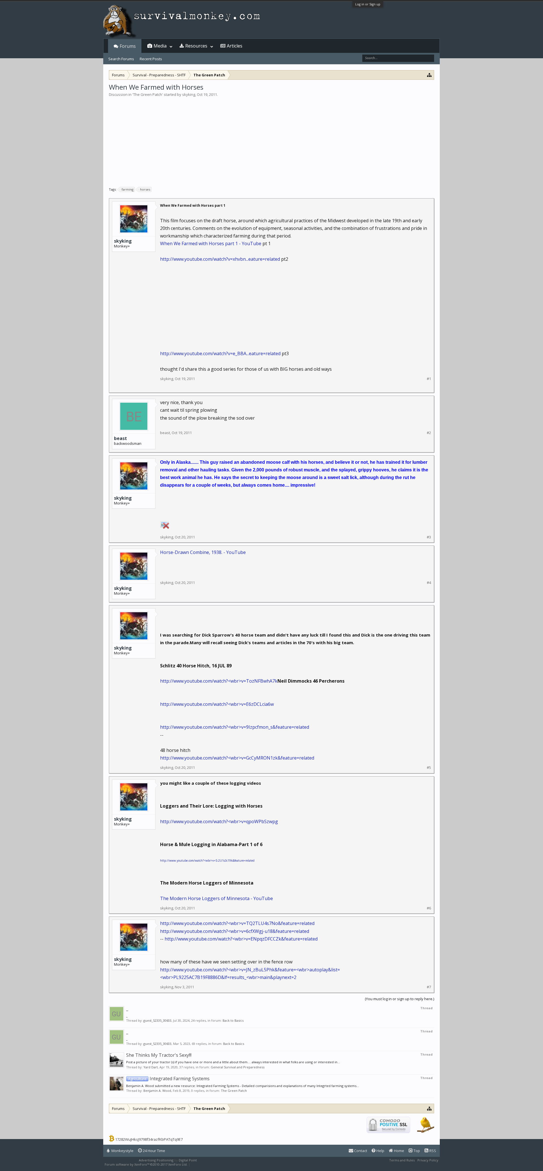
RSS (432, 1150)
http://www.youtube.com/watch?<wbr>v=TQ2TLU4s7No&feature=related (237, 923)
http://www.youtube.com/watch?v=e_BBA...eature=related (220, 353)
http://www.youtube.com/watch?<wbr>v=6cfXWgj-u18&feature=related (234, 931)
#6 (429, 908)
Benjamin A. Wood (157, 1090)
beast (120, 438)
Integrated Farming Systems (169, 1078)
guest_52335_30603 (157, 1020)
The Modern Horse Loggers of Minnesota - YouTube (216, 898)
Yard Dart (150, 1067)
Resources (196, 46)
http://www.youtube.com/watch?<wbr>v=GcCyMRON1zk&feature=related (237, 758)
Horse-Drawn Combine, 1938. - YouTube (203, 552)
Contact (360, 1150)
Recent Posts (151, 58)
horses (145, 189)
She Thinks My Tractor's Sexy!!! (158, 1055)
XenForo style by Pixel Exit (211, 1164)
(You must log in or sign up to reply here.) (399, 998)
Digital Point (188, 1160)
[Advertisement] (271, 139)
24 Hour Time (153, 1150)
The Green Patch (147, 94)
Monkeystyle (122, 1150)
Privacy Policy (427, 1160)
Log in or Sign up (367, 4)
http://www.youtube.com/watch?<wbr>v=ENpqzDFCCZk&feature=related (241, 939)
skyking (188, 94)
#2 (429, 432)
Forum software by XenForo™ (146, 1164)
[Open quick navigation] (429, 74)
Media (160, 46)
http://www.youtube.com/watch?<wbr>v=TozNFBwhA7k (218, 681)
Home (398, 1150)
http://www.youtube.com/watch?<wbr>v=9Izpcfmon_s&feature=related (234, 727)
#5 (429, 767)
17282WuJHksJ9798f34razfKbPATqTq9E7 (149, 1139)
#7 (429, 987)
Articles (234, 46)
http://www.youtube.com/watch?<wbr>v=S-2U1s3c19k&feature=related (207, 860)
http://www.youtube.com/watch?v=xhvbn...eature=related (220, 259)
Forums (128, 46)
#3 (429, 537)
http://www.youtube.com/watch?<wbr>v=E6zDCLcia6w (217, 704)
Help (380, 1150)
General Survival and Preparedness (237, 1067)
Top (416, 1150)
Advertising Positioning (156, 1160)
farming (127, 189)
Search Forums (121, 58)
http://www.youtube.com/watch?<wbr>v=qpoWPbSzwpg (219, 821)
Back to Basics (233, 1020)
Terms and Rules (402, 1160)
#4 (429, 582)
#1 (429, 378)
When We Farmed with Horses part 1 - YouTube (210, 243)
